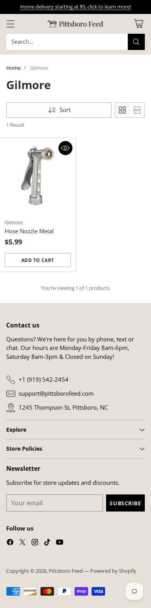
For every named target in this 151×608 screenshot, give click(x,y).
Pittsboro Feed (66, 570)
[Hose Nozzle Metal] (38, 176)
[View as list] (137, 110)
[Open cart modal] (138, 24)
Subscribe (125, 503)
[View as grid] (122, 110)
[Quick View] (65, 148)
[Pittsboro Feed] (75, 23)
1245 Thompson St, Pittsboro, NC (63, 407)
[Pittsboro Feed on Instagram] (34, 543)
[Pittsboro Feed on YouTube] (59, 543)
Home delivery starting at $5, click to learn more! (75, 6)
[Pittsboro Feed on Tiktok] (47, 543)
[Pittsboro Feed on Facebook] (10, 543)
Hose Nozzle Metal (29, 231)
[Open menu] (10, 24)
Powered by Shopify (113, 570)
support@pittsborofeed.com (56, 393)
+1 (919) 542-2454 (44, 379)
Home (13, 67)
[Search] (136, 42)
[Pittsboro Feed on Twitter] (22, 543)
